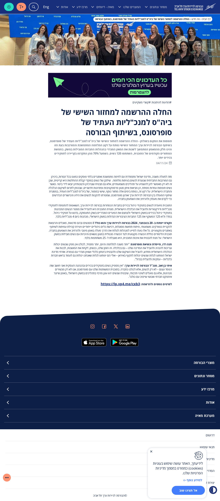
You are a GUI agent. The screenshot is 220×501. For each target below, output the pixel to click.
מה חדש (196, 19)
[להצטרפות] (110, 85)
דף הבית (206, 19)
